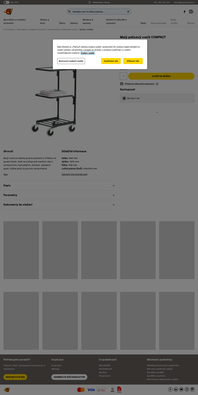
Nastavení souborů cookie (71, 61)
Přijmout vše (133, 61)
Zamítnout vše (111, 61)
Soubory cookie (87, 53)
